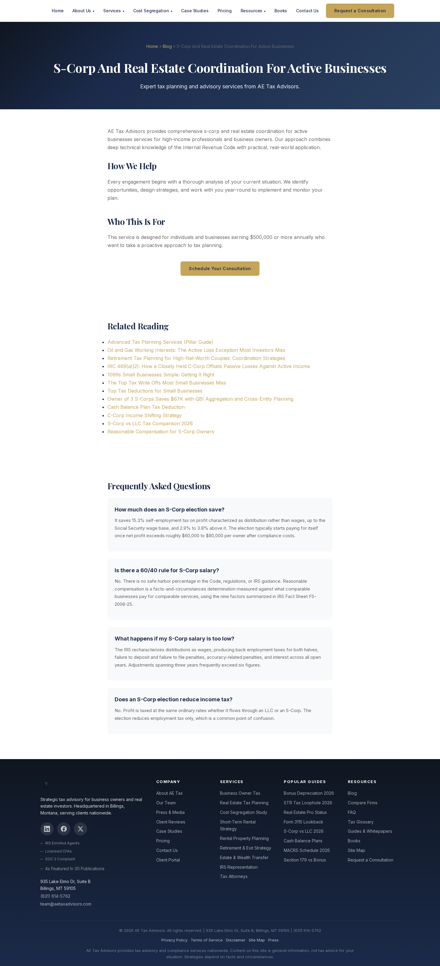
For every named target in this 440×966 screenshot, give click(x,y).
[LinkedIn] (47, 828)
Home (57, 10)
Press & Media (170, 812)
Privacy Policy (174, 940)
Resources (253, 10)
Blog (167, 46)
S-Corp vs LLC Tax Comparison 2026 (150, 423)
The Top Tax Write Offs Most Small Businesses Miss (166, 383)
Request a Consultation (360, 10)
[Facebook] (63, 828)
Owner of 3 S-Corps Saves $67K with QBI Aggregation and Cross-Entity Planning (200, 399)
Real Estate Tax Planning (244, 802)
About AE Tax (169, 793)
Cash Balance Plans (303, 840)
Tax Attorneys (234, 876)
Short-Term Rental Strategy (238, 825)
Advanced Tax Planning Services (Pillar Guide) (160, 342)
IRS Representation (239, 867)
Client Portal (168, 859)
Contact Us (307, 10)
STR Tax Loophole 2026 (308, 802)
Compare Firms (362, 802)
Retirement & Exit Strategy (245, 847)
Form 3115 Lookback (303, 821)
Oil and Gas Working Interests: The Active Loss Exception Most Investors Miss (196, 350)
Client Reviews (170, 821)
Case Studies (194, 10)
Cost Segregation (152, 10)
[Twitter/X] (80, 828)
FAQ (352, 812)
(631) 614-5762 (55, 896)
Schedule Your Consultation (220, 268)
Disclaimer (235, 940)
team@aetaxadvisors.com (65, 903)
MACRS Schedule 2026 (307, 850)
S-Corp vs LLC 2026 (304, 831)
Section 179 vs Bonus (305, 859)
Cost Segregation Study (243, 812)
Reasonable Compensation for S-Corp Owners (160, 431)
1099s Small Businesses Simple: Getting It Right (160, 375)
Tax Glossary (361, 821)
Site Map (356, 850)
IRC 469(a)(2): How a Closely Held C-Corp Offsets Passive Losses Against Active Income (208, 366)
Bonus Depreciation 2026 (309, 793)
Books (280, 10)
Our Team (166, 802)
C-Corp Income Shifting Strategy (144, 415)
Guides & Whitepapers (370, 831)
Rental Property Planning (244, 838)
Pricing (225, 10)
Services (113, 10)
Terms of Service (207, 940)
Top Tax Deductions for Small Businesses (154, 391)
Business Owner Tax (240, 793)
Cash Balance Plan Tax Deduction (146, 407)
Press (273, 940)
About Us (83, 10)
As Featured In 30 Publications (74, 868)
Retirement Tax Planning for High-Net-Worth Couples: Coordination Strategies (196, 358)
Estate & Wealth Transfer (244, 857)
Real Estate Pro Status (305, 812)
